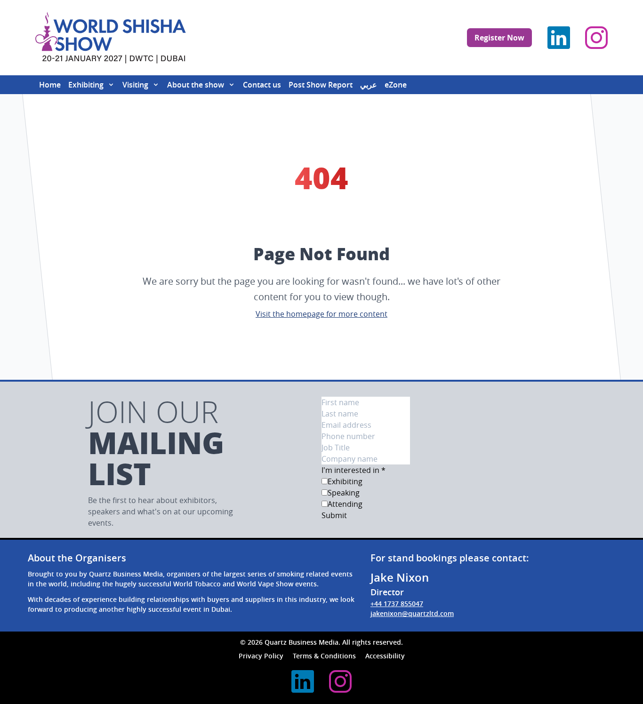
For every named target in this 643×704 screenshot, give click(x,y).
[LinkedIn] (559, 38)
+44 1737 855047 (396, 603)
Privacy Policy (261, 655)
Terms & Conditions (324, 655)
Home (50, 85)
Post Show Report (321, 85)
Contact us (262, 85)
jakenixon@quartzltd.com (412, 613)
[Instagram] (596, 38)
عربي (368, 85)
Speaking (344, 493)
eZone (396, 85)
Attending (345, 504)
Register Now (499, 37)
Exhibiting (345, 481)
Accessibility (385, 655)
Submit (334, 515)
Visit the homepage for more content (321, 314)
